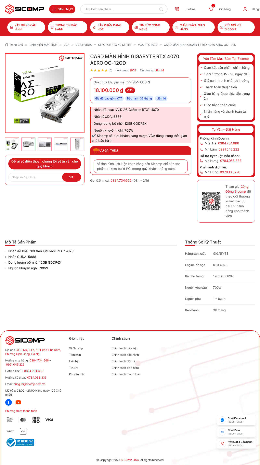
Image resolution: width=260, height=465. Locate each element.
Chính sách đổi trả (123, 361)
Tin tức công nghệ (149, 27)
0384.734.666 (120, 180)
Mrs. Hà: (222, 143)
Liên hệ (73, 361)
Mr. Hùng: (222, 172)
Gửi (72, 177)
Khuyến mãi (76, 374)
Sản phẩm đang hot (109, 27)
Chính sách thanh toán (126, 374)
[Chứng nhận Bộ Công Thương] (19, 442)
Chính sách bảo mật (124, 348)
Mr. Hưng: (223, 161)
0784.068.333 (37, 377)
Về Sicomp (76, 348)
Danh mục (65, 9)
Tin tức (73, 367)
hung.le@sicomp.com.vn (30, 384)
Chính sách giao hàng (192, 27)
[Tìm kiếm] (161, 9)
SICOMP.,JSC (130, 460)
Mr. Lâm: (222, 149)
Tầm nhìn (75, 354)
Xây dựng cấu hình (25, 27)
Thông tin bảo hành (66, 27)
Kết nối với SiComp (233, 27)
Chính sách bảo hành (125, 354)
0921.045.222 (15, 364)
